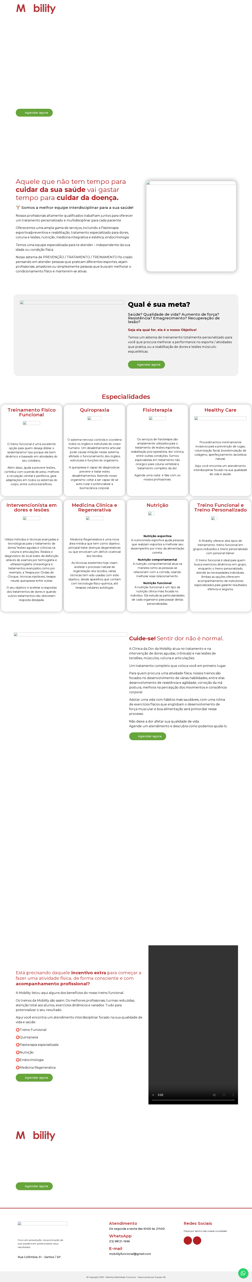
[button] (217, 9)
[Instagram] (197, 1240)
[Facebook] (188, 1240)
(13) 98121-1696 (119, 1241)
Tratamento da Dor (154, 9)
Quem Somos (92, 9)
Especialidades (121, 9)
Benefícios (183, 9)
